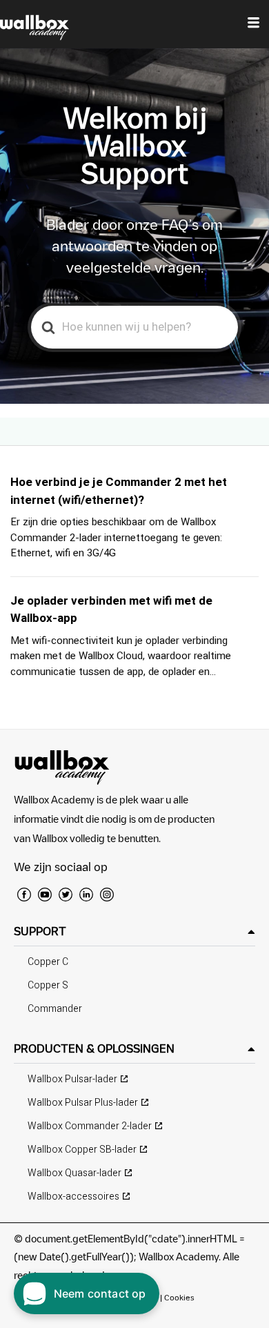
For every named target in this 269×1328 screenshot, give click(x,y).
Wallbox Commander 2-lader (90, 1126)
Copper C (48, 962)
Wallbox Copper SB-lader (82, 1149)
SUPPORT (40, 931)
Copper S (48, 985)
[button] (134, 931)
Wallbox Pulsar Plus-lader (83, 1102)
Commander (55, 1009)
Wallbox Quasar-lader (74, 1173)
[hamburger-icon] (253, 24)
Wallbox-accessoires (73, 1196)
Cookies (179, 1297)
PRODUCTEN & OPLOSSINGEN (94, 1048)
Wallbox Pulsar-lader (72, 1079)
